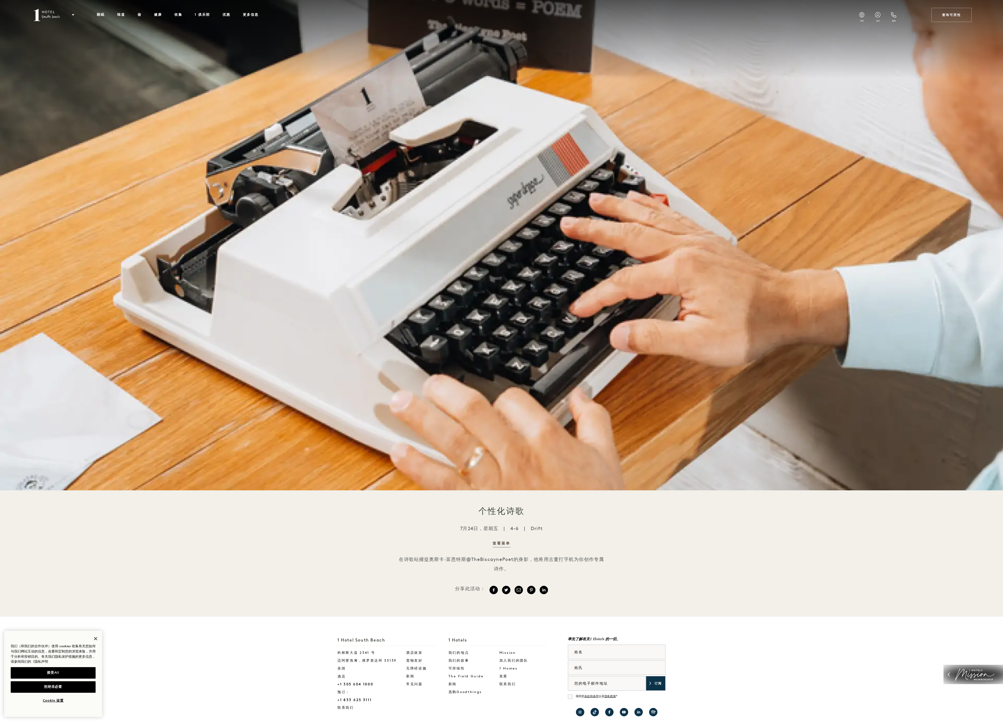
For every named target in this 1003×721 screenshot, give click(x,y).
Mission (507, 653)
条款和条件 (591, 696)
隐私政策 (610, 696)
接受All (53, 672)
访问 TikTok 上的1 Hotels (595, 712)
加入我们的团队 (513, 660)
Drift (537, 528)
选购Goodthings (465, 692)
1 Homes (508, 668)
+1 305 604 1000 (355, 684)
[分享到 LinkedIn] (544, 590)
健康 (158, 14)
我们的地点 (458, 653)
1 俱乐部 (202, 14)
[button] (73, 15)
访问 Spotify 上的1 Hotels (653, 712)
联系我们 (359, 707)
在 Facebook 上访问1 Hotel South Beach (609, 712)
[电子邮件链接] (519, 590)
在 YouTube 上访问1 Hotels (624, 712)
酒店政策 (414, 653)
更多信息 (251, 14)
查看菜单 (501, 544)
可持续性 (456, 668)
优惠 (226, 14)
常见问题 (414, 684)
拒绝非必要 (53, 687)
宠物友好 (414, 660)
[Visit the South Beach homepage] (47, 15)
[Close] (95, 638)
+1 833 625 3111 (354, 700)
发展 (503, 676)
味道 (121, 14)
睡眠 (101, 14)
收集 (178, 14)
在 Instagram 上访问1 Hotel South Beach (580, 712)
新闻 (410, 676)
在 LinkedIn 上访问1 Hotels (638, 712)
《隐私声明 (39, 661)
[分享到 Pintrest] (531, 590)
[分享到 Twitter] (506, 590)
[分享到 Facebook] (493, 590)
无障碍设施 (416, 668)
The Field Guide (466, 676)
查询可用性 (951, 15)
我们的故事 (458, 660)
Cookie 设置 (53, 700)
